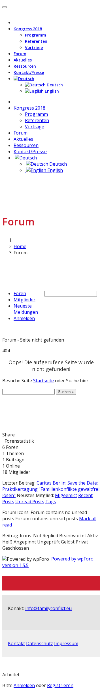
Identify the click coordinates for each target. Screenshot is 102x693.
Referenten (36, 41)
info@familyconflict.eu (48, 608)
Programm (35, 35)
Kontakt (16, 643)
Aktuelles (23, 60)
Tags (50, 501)
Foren (20, 293)
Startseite (43, 381)
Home (20, 246)
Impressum (66, 643)
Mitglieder (24, 300)
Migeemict (66, 495)
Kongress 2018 (28, 28)
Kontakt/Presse (29, 72)
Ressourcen (25, 66)
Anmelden (24, 318)
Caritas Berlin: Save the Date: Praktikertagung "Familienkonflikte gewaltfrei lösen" (50, 489)
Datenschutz (39, 643)
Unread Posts (29, 501)
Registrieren (60, 685)
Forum (20, 53)
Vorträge (34, 47)
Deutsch (54, 85)
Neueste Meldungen (26, 309)
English (51, 91)
